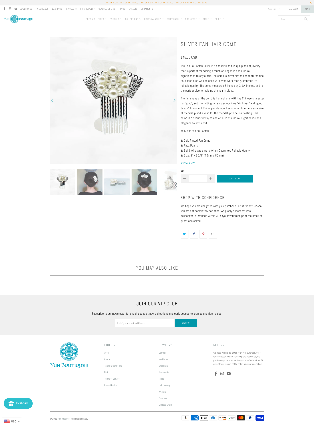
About (107, 352)
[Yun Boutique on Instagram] (9, 9)
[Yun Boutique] (18, 19)
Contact (108, 359)
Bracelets (71, 8)
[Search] (305, 19)
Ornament (163, 398)
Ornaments (147, 8)
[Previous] (52, 100)
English (272, 9)
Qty (182, 170)
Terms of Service (112, 378)
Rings (122, 8)
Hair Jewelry (87, 8)
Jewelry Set (26, 8)
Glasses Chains (106, 8)
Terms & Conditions (113, 365)
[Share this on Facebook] (194, 234)
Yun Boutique (64, 418)
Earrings (57, 8)
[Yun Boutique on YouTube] (15, 9)
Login (296, 8)
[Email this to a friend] (213, 234)
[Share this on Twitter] (184, 234)
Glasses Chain (165, 404)
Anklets (133, 8)
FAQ (106, 372)
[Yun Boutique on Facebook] (4, 9)
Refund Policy (110, 385)
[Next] (174, 100)
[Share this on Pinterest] (203, 234)
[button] (103, 19)
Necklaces (43, 8)
